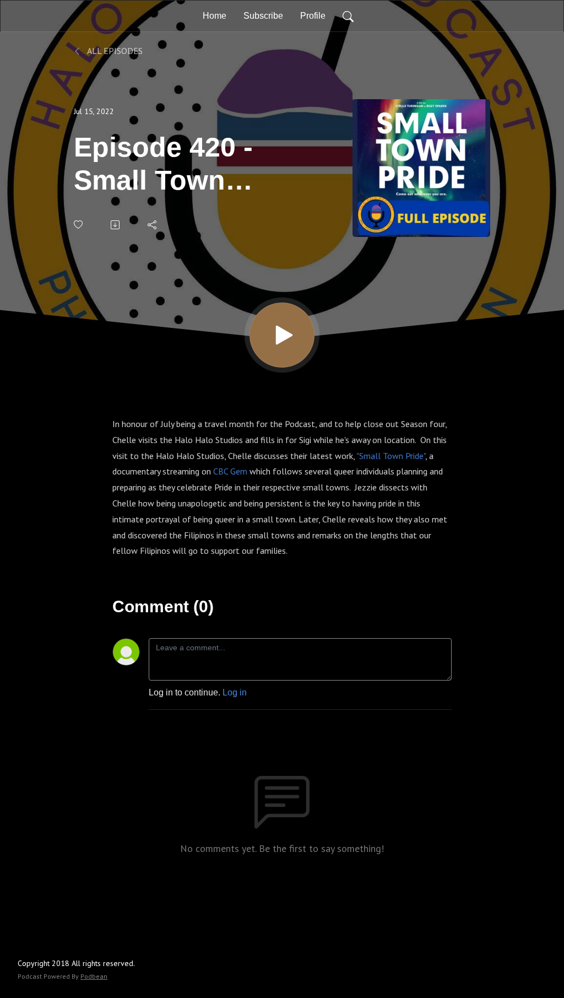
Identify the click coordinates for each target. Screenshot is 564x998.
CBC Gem (230, 471)
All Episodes (114, 50)
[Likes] (79, 224)
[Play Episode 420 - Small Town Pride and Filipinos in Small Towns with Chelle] (282, 335)
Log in (235, 692)
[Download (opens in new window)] (116, 224)
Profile (313, 15)
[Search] (348, 16)
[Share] (153, 224)
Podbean (93, 976)
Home (214, 15)
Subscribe (263, 15)
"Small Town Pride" (390, 455)
